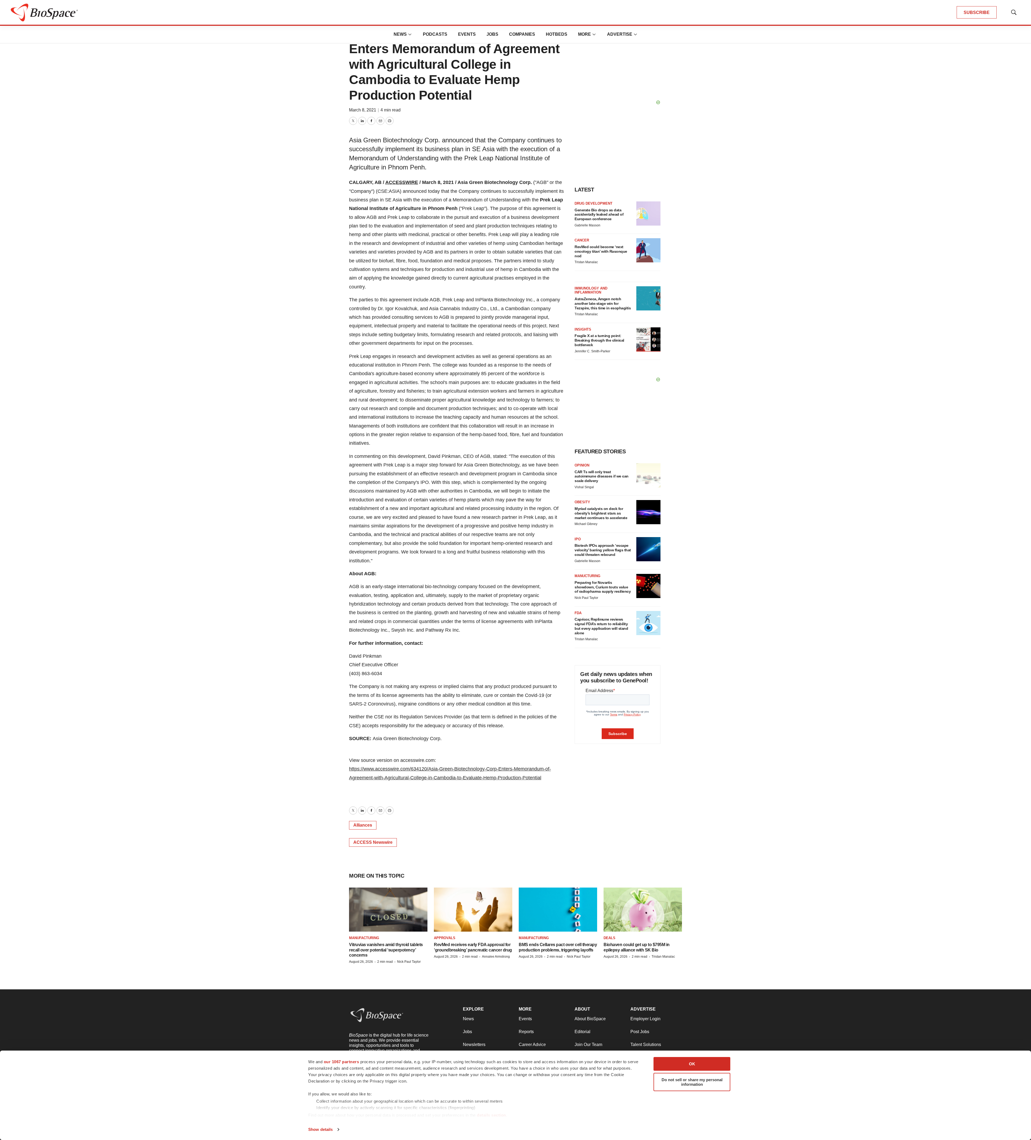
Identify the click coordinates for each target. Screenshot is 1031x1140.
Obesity (582, 502)
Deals (609, 938)
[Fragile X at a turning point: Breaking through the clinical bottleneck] (648, 339)
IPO (578, 539)
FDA (578, 613)
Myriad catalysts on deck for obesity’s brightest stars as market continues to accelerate (601, 513)
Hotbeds (556, 34)
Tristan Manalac (586, 262)
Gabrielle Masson (587, 225)
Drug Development (593, 203)
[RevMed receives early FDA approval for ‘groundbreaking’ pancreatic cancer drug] (473, 910)
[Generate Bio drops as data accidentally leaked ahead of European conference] (648, 213)
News (400, 34)
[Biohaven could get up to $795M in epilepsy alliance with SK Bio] (643, 910)
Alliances (362, 825)
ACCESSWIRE (401, 182)
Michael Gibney (586, 524)
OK (692, 1064)
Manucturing (587, 576)
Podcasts (435, 34)
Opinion (582, 465)
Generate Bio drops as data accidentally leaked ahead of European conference (599, 214)
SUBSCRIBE (977, 12)
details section (491, 1115)
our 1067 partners (341, 1061)
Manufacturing (364, 938)
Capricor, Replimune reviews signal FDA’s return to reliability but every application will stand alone (601, 626)
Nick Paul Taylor (586, 598)
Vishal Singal (584, 487)
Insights (583, 329)
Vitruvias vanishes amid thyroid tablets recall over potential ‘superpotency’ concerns (386, 949)
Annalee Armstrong (496, 956)
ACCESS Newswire (373, 842)
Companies (522, 34)
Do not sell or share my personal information (692, 1082)
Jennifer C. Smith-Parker (592, 351)
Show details (320, 1129)
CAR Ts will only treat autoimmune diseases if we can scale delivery (602, 476)
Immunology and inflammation (591, 290)
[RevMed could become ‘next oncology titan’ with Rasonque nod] (648, 250)
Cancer (582, 240)
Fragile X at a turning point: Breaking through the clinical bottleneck (599, 340)
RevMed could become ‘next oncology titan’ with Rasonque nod (601, 251)
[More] (410, 34)
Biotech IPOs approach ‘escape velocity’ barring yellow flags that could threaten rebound (603, 550)
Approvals (444, 938)
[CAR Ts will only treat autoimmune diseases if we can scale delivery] (648, 475)
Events (467, 34)
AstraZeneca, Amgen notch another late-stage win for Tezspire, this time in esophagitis (603, 303)
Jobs (492, 34)
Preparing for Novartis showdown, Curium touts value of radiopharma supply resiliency (603, 587)
